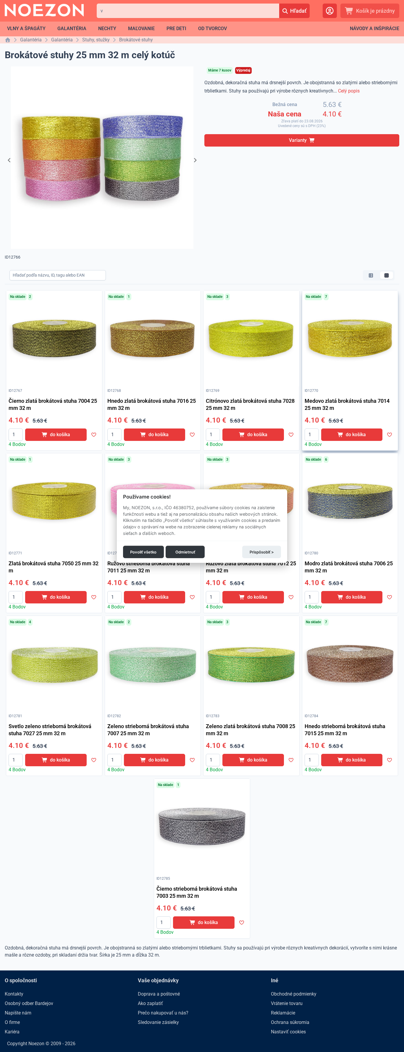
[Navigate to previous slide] (9, 160)
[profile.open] (330, 11)
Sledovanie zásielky (158, 1022)
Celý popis (349, 91)
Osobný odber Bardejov (29, 1003)
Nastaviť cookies (288, 1032)
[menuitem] (26, 29)
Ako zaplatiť (150, 1003)
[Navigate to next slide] (195, 160)
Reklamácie (283, 1013)
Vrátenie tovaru (287, 1003)
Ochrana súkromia (290, 1022)
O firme (12, 1022)
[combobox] (188, 11)
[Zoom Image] (54, 338)
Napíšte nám (18, 1013)
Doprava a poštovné (159, 994)
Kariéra (12, 1032)
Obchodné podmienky (293, 994)
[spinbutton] (16, 434)
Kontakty (14, 994)
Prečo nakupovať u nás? (163, 1013)
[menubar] (117, 29)
